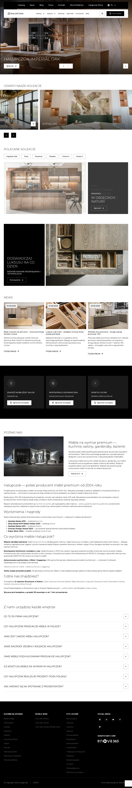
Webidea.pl (123, 783)
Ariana (52, 524)
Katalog (21, 5)
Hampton (70, 756)
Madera (38, 526)
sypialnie (88, 504)
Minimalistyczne (72, 768)
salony (81, 504)
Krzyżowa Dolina (17, 584)
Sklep (87, 13)
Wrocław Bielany (11, 760)
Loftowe (69, 723)
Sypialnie (13, 124)
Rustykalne (71, 739)
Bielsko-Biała (70, 582)
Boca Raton (69, 588)
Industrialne (71, 748)
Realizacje (61, 13)
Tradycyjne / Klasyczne (75, 752)
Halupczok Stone (95, 5)
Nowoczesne (71, 719)
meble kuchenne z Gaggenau (37, 567)
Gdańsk (7, 584)
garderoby (103, 504)
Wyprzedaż (70, 13)
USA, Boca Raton (42, 719)
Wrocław (61, 582)
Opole (46, 582)
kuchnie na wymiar (43, 504)
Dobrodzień (113, 582)
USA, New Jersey (42, 723)
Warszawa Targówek (85, 582)
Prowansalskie (72, 735)
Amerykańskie (72, 743)
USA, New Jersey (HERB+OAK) (47, 727)
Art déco (70, 764)
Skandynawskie (72, 760)
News (32, 5)
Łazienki (121, 124)
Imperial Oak (45, 531)
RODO (35, 783)
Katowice (53, 582)
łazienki (96, 504)
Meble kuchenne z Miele (14, 567)
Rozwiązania (80, 13)
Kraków (122, 582)
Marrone (38, 521)
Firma (50, 5)
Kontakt (61, 5)
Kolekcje (39, 13)
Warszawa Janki (100, 582)
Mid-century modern (75, 772)
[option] (66, 37)
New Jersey (92, 588)
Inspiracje (50, 13)
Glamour (70, 727)
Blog (41, 5)
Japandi (69, 731)
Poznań (28, 584)
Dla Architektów (77, 5)
